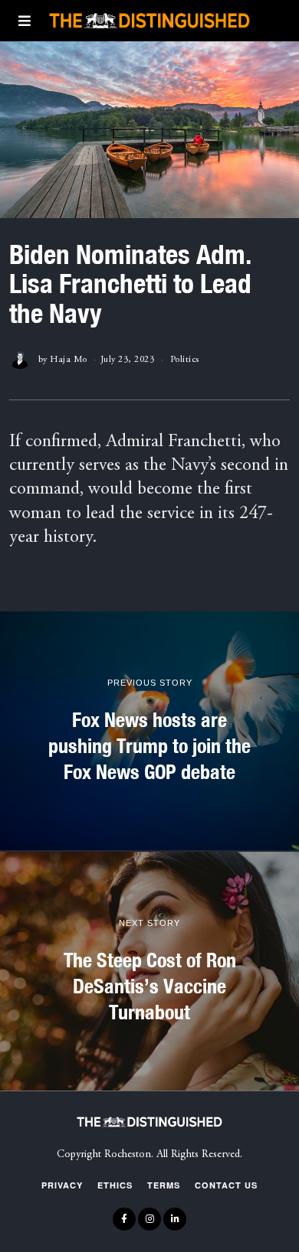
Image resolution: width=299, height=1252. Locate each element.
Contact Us (226, 1185)
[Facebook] (124, 1219)
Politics (184, 359)
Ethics (115, 1185)
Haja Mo (68, 359)
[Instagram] (149, 1219)
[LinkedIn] (174, 1219)
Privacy (62, 1185)
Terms (163, 1185)
